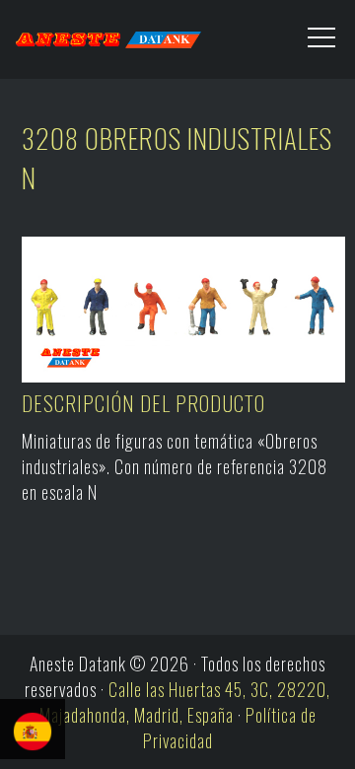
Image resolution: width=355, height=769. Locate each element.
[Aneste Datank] (89, 34)
